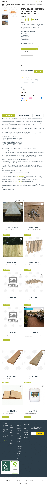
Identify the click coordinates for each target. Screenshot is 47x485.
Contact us (19, 451)
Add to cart (38, 71)
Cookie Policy (19, 446)
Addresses (26, 432)
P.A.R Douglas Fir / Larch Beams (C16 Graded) (12, 335)
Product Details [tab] (24, 115)
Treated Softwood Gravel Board (10, 229)
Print (33, 87)
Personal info (26, 427)
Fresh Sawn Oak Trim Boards (30, 378)
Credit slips (26, 430)
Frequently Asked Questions (19, 427)
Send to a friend (25, 87)
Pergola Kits (5, 480)
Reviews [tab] (38, 115)
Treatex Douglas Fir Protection (30, 413)
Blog (18, 458)
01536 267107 (19, 181)
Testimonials (19, 457)
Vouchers (26, 434)
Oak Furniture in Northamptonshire (25, 480)
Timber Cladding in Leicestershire (38, 480)
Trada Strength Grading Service (19, 442)
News (18, 455)
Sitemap (18, 453)
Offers (11, 425)
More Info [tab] (9, 115)
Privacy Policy (19, 444)
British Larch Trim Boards (7, 378)
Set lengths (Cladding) (20, 176)
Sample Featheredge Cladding (8, 413)
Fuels (11, 430)
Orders (25, 428)
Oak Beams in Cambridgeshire (13, 480)
